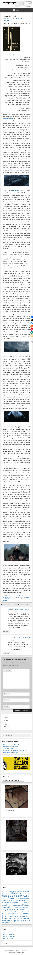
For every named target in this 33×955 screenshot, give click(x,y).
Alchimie (6, 891)
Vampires (25, 918)
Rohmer (4, 914)
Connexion (6, 933)
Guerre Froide (8, 900)
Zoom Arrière (6, 922)
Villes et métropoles (10, 920)
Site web (6, 706)
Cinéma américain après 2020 (10, 597)
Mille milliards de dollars (20, 745)
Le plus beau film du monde (14, 903)
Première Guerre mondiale (10, 912)
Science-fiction (12, 913)
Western (27, 920)
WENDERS (21, 920)
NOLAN (22, 910)
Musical (16, 909)
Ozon (26, 910)
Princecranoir (6, 750)
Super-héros (7, 917)
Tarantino (15, 918)
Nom (5, 693)
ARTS (12, 891)
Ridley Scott (8, 599)
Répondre (6, 631)
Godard (27, 898)
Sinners (16, 746)
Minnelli (16, 907)
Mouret (26, 907)
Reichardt (20, 911)
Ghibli (24, 898)
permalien (5, 600)
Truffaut (19, 918)
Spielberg (24, 916)
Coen (23, 891)
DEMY (25, 891)
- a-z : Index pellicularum (21, 596)
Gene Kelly (20, 898)
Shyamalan (18, 916)
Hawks (16, 901)
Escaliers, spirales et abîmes (12, 894)
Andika (5, 748)
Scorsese (20, 914)
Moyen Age (7, 909)
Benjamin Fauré (20, 19)
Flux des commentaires (9, 936)
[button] (31, 317)
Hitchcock (14, 902)
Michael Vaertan (7, 745)
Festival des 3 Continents (15, 897)
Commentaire (7, 670)
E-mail (5, 700)
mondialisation (21, 907)
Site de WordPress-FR (8, 938)
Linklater (19, 905)
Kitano (20, 903)
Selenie (9, 609)
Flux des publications (8, 934)
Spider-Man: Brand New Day (20, 750)
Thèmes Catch (21, 952)
